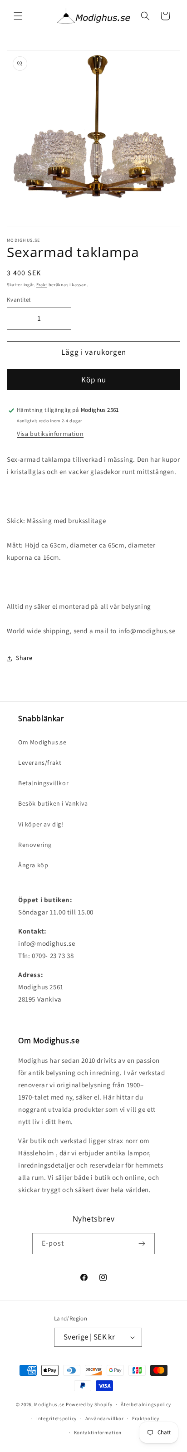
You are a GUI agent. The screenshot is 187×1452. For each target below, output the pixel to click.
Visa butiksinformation (50, 434)
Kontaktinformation (98, 1432)
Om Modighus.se (42, 742)
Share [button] (24, 658)
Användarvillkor (104, 1418)
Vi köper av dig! (41, 824)
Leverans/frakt (39, 763)
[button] (18, 16)
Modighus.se (49, 1404)
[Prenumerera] (141, 1243)
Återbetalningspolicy (146, 1404)
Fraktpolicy (145, 1418)
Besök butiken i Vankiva (53, 803)
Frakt (42, 285)
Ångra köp (33, 865)
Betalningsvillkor (43, 783)
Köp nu (93, 380)
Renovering (35, 845)
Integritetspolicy (56, 1418)
